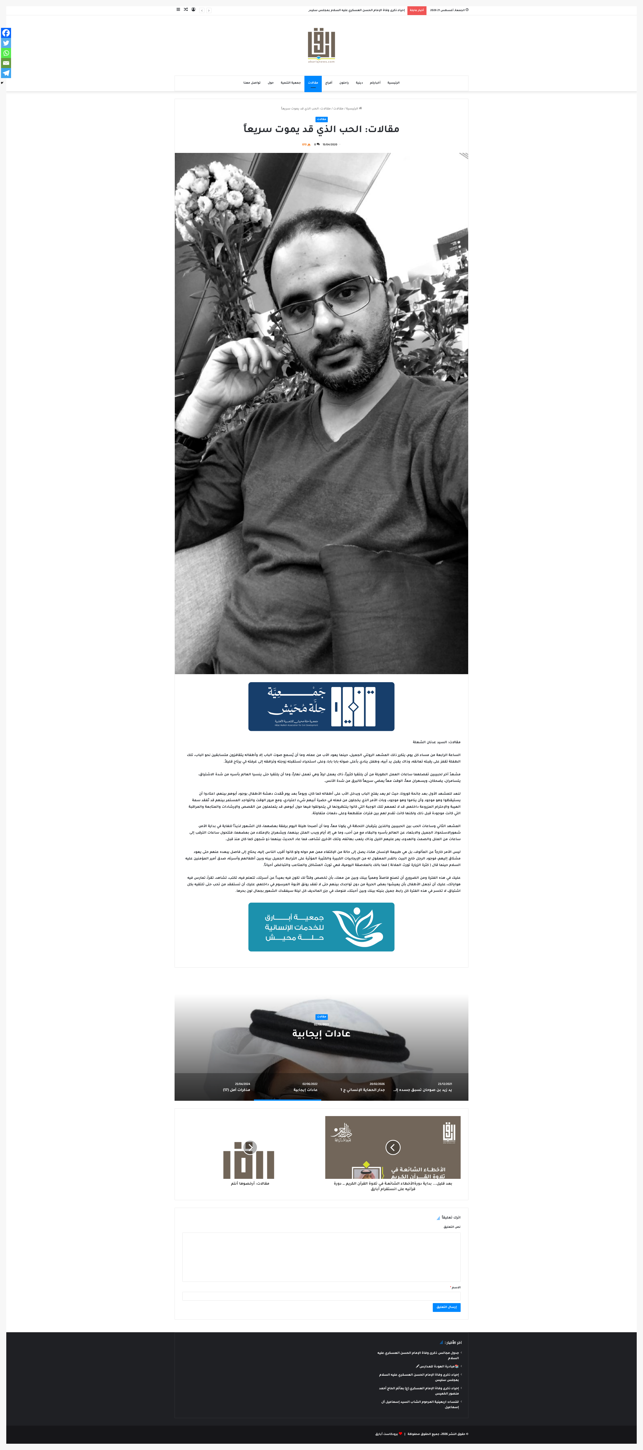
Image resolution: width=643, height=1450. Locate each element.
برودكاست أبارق (386, 1434)
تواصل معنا (252, 83)
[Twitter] (6, 43)
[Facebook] (6, 33)
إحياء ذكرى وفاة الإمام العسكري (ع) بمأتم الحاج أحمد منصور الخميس (355, 10)
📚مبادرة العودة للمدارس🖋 (437, 1367)
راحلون (344, 83)
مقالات (313, 83)
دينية (359, 83)
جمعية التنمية (291, 83)
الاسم (455, 1288)
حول (271, 83)
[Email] (6, 63)
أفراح (328, 83)
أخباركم (375, 83)
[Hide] (2, 83)
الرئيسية (394, 83)
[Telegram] (6, 73)
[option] (321, 1038)
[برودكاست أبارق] (321, 45)
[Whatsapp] (6, 53)
